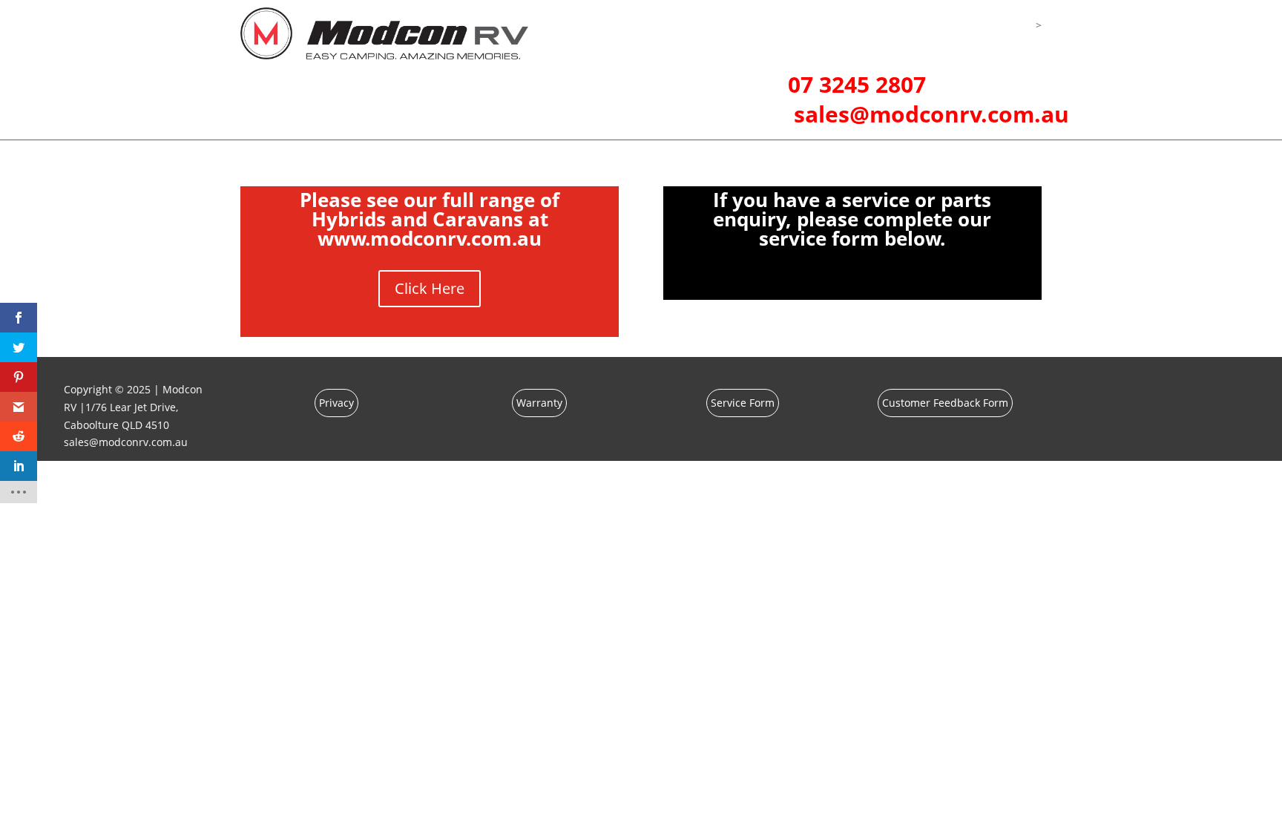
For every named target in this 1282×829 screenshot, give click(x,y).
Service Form (743, 403)
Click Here (429, 288)
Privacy (336, 403)
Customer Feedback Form (945, 403)
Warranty (539, 403)
